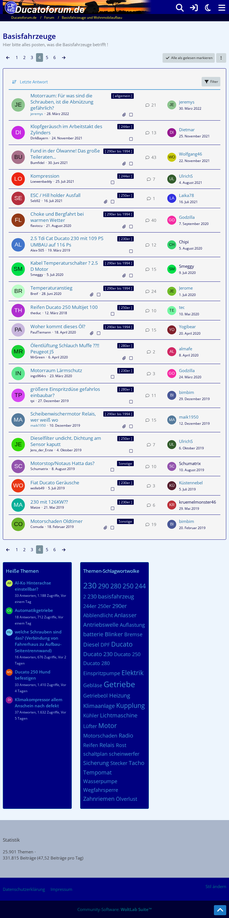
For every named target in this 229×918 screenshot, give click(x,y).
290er (119, 606)
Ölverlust (126, 798)
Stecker (118, 763)
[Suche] (179, 7)
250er (104, 606)
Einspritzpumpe (101, 673)
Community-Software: (114, 909)
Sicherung (96, 763)
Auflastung (132, 624)
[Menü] (221, 7)
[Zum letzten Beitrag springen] (171, 104)
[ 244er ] (125, 126)
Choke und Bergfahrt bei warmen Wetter (57, 217)
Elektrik (132, 672)
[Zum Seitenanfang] (220, 910)
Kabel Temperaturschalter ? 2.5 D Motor (64, 266)
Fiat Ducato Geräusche (54, 482)
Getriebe (119, 684)
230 (90, 585)
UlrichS (186, 176)
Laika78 (186, 195)
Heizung (119, 695)
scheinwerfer (124, 753)
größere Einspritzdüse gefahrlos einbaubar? (65, 392)
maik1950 (38, 425)
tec (182, 307)
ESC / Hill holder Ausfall (55, 195)
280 (115, 585)
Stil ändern (216, 886)
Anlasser (125, 615)
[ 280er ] (125, 345)
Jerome (186, 288)
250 (128, 585)
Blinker (114, 634)
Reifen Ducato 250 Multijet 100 (64, 307)
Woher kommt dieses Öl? (57, 326)
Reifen (90, 745)
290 (103, 585)
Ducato (122, 644)
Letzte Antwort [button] (34, 81)
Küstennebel (191, 482)
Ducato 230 (98, 654)
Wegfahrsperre (100, 789)
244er (89, 606)
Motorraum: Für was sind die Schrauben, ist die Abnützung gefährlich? (61, 101)
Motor (107, 725)
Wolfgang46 (190, 154)
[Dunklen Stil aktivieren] (207, 7)
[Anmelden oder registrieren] (193, 7)
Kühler (91, 715)
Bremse (133, 634)
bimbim (186, 392)
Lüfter (90, 726)
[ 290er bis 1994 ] (118, 151)
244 (140, 585)
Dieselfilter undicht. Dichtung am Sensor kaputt (65, 441)
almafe (185, 348)
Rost (121, 745)
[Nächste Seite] (64, 57)
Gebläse (92, 685)
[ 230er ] (125, 238)
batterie (93, 634)
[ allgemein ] (122, 95)
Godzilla (187, 217)
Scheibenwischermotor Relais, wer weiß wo (63, 416)
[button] (221, 58)
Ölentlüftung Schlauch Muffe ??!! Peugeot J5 (64, 348)
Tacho (136, 763)
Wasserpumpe (100, 781)
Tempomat (97, 772)
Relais (107, 745)
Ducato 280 (96, 663)
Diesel (91, 644)
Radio (126, 735)
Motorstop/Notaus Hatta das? (62, 463)
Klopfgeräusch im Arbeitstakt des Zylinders (66, 129)
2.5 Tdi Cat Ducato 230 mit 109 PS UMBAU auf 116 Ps (66, 241)
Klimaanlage (99, 706)
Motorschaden (100, 735)
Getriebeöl (95, 695)
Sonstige (125, 463)
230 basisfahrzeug (110, 596)
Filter (214, 81)
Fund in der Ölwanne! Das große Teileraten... (65, 153)
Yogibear (187, 326)
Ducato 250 (127, 654)
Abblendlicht (98, 615)
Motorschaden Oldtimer (56, 521)
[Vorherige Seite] (8, 57)
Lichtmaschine (118, 715)
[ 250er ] (125, 195)
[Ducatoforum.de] (77, 5)
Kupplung (130, 705)
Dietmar (187, 129)
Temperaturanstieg (51, 288)
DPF (105, 644)
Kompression (44, 176)
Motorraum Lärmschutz (56, 370)
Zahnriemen (99, 798)
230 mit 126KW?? (49, 502)
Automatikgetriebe (34, 610)
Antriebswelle (100, 624)
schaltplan (95, 753)
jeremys (36, 113)
